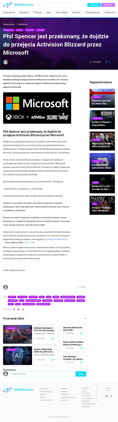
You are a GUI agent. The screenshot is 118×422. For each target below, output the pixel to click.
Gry (94, 204)
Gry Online (76, 12)
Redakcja (64, 391)
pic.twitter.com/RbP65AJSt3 (56, 239)
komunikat (58, 300)
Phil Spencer (70, 300)
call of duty (29, 30)
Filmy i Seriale (61, 12)
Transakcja (47, 300)
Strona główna (9, 12)
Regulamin (65, 394)
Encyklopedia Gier (93, 12)
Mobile (95, 182)
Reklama (64, 400)
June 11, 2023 (29, 242)
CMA (10, 304)
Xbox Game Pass (46, 400)
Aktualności (24, 12)
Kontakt (63, 388)
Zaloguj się (94, 5)
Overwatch (12, 300)
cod (48, 297)
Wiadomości (9, 30)
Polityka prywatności (68, 397)
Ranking (43, 394)
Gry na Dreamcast (88, 404)
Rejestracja (108, 5)
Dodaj (80, 374)
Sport (48, 12)
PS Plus (42, 397)
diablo (56, 297)
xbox (41, 297)
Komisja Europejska (33, 300)
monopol (81, 297)
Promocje (37, 12)
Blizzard (19, 30)
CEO (17, 304)
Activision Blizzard (68, 297)
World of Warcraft (43, 304)
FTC (21, 300)
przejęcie (81, 300)
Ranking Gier (110, 12)
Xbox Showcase (28, 304)
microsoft (40, 30)
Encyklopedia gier (46, 391)
